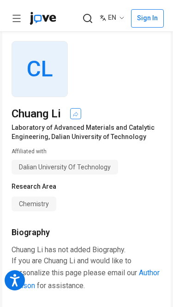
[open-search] (87, 18)
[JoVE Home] (43, 18)
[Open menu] (16, 18)
